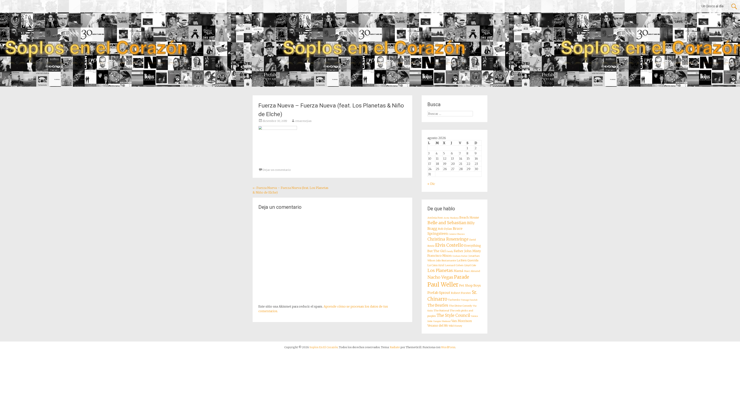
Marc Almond (472, 271)
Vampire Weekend (442, 321)
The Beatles (437, 305)
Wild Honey (455, 325)
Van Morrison (461, 321)
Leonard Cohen (454, 265)
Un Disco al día (712, 6)
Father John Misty (467, 251)
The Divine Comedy (460, 305)
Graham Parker (460, 256)
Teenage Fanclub (469, 300)
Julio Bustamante (446, 260)
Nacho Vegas (440, 277)
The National (441, 310)
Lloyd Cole (470, 265)
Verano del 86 (437, 325)
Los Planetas (440, 270)
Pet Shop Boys (470, 285)
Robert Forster (461, 293)
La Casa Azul (435, 265)
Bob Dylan (445, 229)
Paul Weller (442, 284)
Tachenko (454, 299)
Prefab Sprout (438, 293)
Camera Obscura (457, 234)
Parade (461, 277)
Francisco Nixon (439, 255)
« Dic (431, 184)
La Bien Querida (467, 260)
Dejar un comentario (277, 170)
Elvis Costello (449, 245)
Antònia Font (435, 217)
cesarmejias (303, 121)
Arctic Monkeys (451, 218)
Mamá (458, 271)
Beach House (469, 217)
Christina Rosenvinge (447, 239)
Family (450, 251)
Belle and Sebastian (446, 222)
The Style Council (453, 315)
